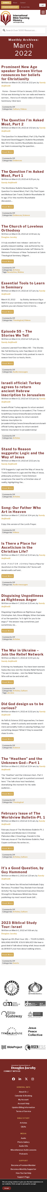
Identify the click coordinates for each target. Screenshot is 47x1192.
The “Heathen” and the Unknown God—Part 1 (21, 761)
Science (26, 215)
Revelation (12, 272)
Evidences (17, 160)
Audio (23, 1138)
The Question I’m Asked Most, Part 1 (22, 174)
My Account (23, 1100)
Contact (22, 3)
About (15, 3)
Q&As (23, 1127)
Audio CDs (23, 1146)
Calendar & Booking (23, 1096)
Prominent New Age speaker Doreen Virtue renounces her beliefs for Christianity (21, 73)
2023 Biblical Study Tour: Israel (19, 925)
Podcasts (23, 1154)
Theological (18, 320)
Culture (16, 109)
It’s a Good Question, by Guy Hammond (22, 870)
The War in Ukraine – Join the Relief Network (22, 652)
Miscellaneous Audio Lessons (23, 1150)
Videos (23, 109)
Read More (7, 152)
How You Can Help (23, 1173)
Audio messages (20, 372)
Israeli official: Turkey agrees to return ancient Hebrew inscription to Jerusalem (23, 389)
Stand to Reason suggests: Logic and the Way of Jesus (22, 453)
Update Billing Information (23, 1107)
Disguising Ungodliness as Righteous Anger (22, 598)
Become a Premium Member (23, 1165)
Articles (16, 270)
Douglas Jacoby (9, 237)
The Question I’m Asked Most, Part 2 (22, 122)
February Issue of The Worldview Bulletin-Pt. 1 (23, 815)
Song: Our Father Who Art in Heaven (21, 510)
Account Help (25, 7)
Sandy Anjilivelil (9, 182)
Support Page (23, 1177)
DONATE (6, 3)
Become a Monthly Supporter (23, 1169)
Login (42, 5)
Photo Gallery (23, 1142)
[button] (43, 12)
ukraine (10, 693)
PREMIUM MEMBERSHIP (10, 7)
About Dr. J (23, 1092)
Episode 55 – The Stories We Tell (16, 333)
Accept (6, 1188)
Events (16, 963)
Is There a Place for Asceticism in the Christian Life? (19, 547)
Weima (20, 272)
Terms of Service (23, 1111)
